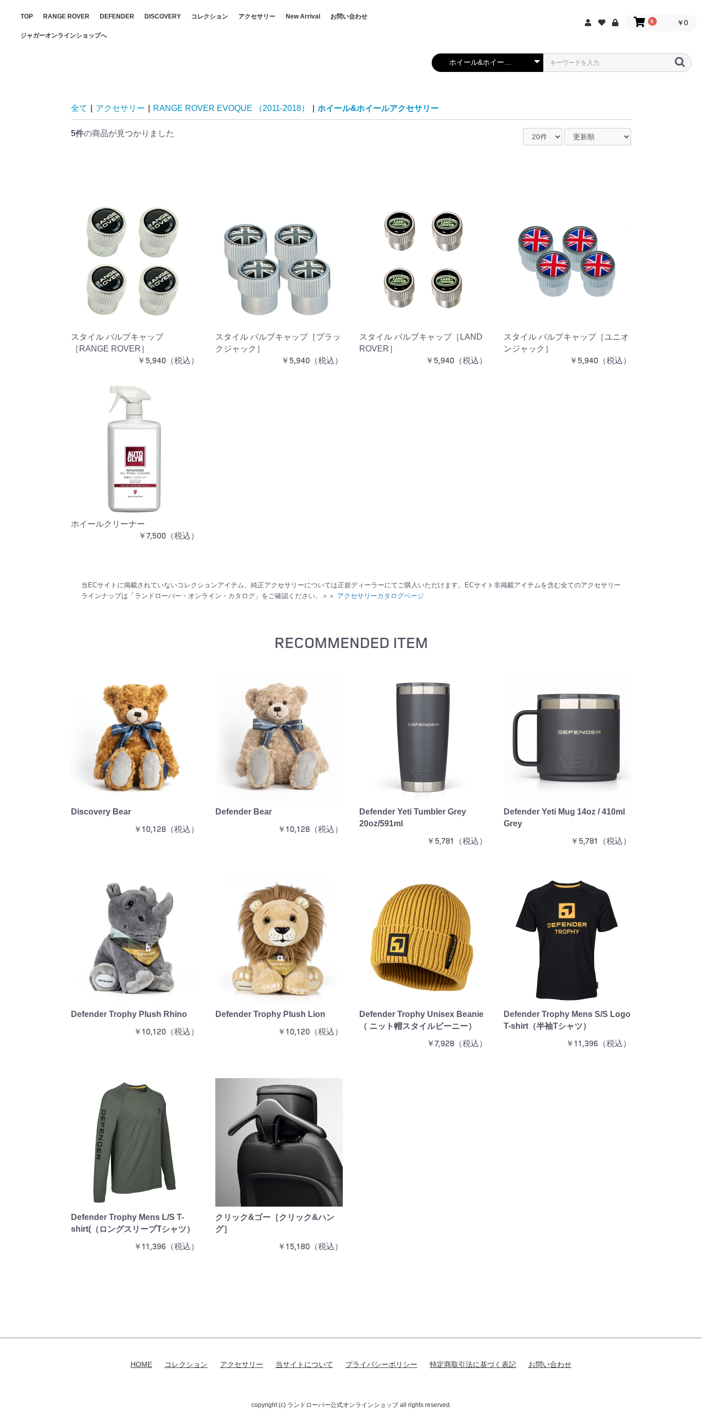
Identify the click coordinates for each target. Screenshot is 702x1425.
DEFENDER (117, 16)
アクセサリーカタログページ (380, 596)
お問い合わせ (348, 16)
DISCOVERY (162, 16)
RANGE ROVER (66, 16)
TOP (27, 16)
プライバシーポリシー (381, 1364)
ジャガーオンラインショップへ (64, 35)
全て (79, 108)
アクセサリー (256, 16)
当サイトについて (304, 1364)
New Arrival (303, 16)
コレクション (209, 16)
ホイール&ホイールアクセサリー (378, 108)
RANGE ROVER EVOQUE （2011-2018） (231, 108)
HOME (141, 1364)
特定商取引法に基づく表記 (473, 1364)
